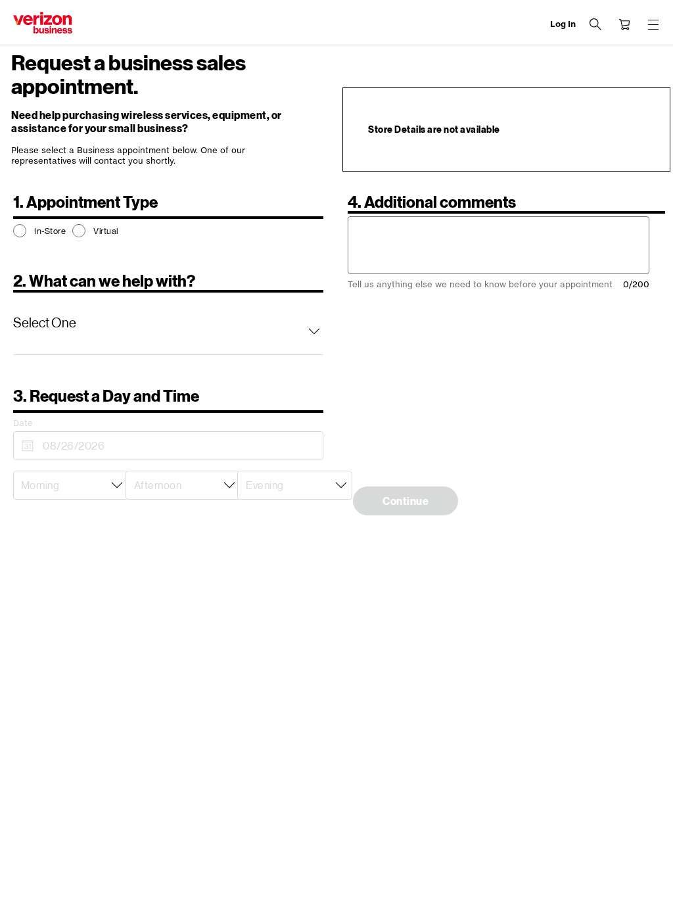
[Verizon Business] (42, 23)
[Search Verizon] (595, 24)
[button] (168, 323)
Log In (563, 24)
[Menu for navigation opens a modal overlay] (653, 24)
